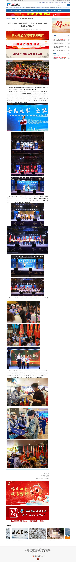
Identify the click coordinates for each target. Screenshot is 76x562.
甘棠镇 (45, 7)
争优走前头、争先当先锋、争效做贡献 (25, 18)
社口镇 (50, 7)
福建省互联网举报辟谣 (66, 0)
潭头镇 (47, 7)
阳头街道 (14, 7)
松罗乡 (63, 7)
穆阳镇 (34, 7)
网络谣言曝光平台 (53, 0)
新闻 (12, 10)
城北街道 (7, 7)
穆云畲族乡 (55, 7)
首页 (8, 10)
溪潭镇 (32, 7)
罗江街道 (17, 7)
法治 (24, 10)
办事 (51, 10)
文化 (43, 10)
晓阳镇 (52, 7)
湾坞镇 (37, 7)
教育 (32, 10)
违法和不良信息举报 (59, 0)
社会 (16, 10)
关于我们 (64, 2)
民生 (20, 10)
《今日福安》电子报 (38, 2)
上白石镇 (65, 7)
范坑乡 (69, 7)
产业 (28, 10)
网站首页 (8, 18)
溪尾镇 (39, 7)
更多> (69, 35)
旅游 (39, 10)
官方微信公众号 (51, 2)
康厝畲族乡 (59, 7)
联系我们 (68, 2)
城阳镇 (20, 7)
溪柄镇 (29, 7)
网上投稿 (43, 2)
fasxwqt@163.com (48, 550)
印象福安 (60, 10)
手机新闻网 (61, 2)
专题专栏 (13, 18)
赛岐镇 (27, 7)
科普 (36, 10)
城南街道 (11, 7)
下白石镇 (42, 7)
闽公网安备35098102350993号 (38, 556)
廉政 (55, 10)
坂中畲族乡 (23, 7)
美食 (47, 10)
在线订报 (47, 2)
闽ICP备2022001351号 (44, 551)
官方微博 (56, 2)
